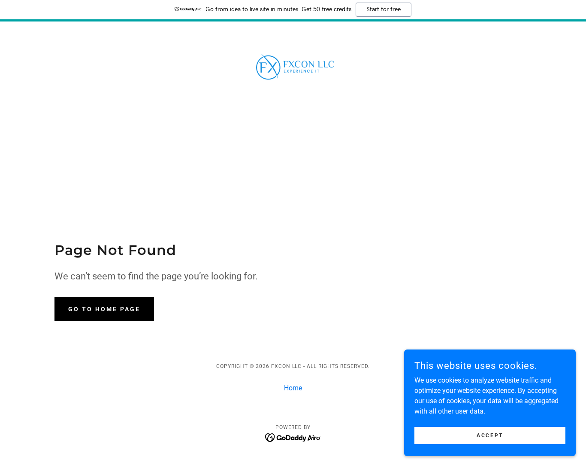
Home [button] (293, 388)
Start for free (383, 9)
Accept (490, 435)
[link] (293, 67)
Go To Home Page (104, 309)
